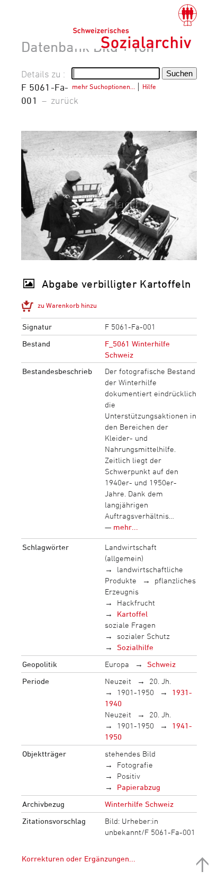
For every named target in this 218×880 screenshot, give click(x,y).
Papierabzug (138, 787)
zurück (64, 100)
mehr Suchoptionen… (103, 86)
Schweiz (161, 664)
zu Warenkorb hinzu (67, 305)
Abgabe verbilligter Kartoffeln (116, 284)
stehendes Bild (130, 753)
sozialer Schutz (143, 636)
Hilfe (149, 86)
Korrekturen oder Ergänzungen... (78, 858)
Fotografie (135, 764)
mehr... (125, 526)
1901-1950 (135, 692)
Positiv (128, 775)
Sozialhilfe (135, 647)
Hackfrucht (136, 602)
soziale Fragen (130, 624)
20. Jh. (160, 681)
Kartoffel (132, 613)
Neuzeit (118, 681)
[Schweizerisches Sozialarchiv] (134, 26)
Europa (117, 664)
